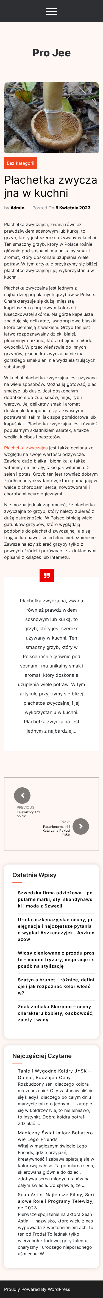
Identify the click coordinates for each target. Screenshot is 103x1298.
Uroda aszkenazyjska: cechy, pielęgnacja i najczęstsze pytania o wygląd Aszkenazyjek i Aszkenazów (56, 929)
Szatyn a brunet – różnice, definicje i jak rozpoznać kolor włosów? (56, 986)
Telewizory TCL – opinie (30, 814)
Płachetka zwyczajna (26, 447)
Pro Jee (51, 52)
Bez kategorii (20, 163)
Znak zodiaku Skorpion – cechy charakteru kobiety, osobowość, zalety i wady (56, 1013)
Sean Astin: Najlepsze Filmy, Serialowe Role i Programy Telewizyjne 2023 (56, 1201)
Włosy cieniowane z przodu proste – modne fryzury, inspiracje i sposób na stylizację (56, 959)
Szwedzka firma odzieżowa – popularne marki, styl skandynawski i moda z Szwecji (55, 899)
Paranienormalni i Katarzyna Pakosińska (56, 831)
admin (17, 207)
